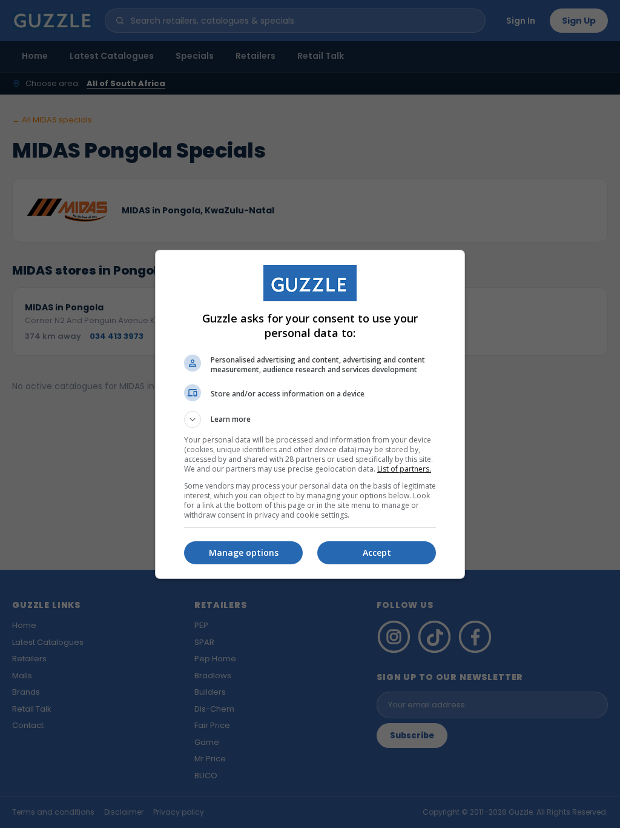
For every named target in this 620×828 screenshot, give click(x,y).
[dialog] (310, 414)
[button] (310, 419)
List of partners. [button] (404, 469)
